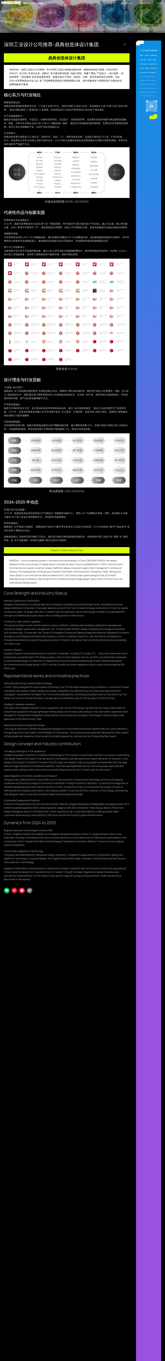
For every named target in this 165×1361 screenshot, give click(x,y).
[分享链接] (29, 890)
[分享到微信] (7, 890)
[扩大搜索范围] (125, 44)
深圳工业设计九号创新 (33, 3)
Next (162, 16)
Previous (3, 16)
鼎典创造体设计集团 (94, 69)
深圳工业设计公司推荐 (32, 69)
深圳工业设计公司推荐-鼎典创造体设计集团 (51, 44)
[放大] (126, 150)
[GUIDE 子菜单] (163, 3)
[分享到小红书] (22, 890)
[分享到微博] (14, 890)
